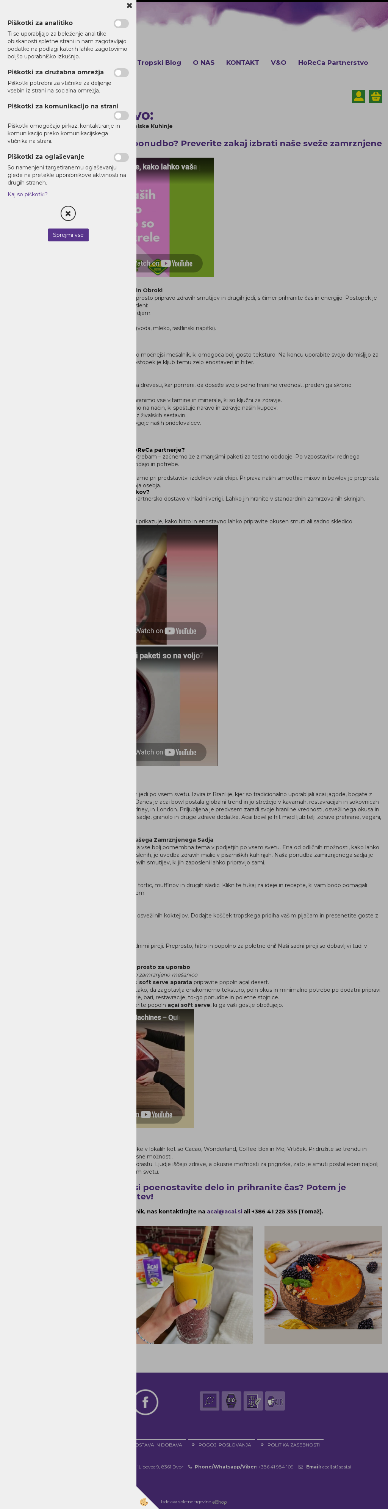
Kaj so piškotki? (28, 194)
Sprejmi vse (68, 235)
